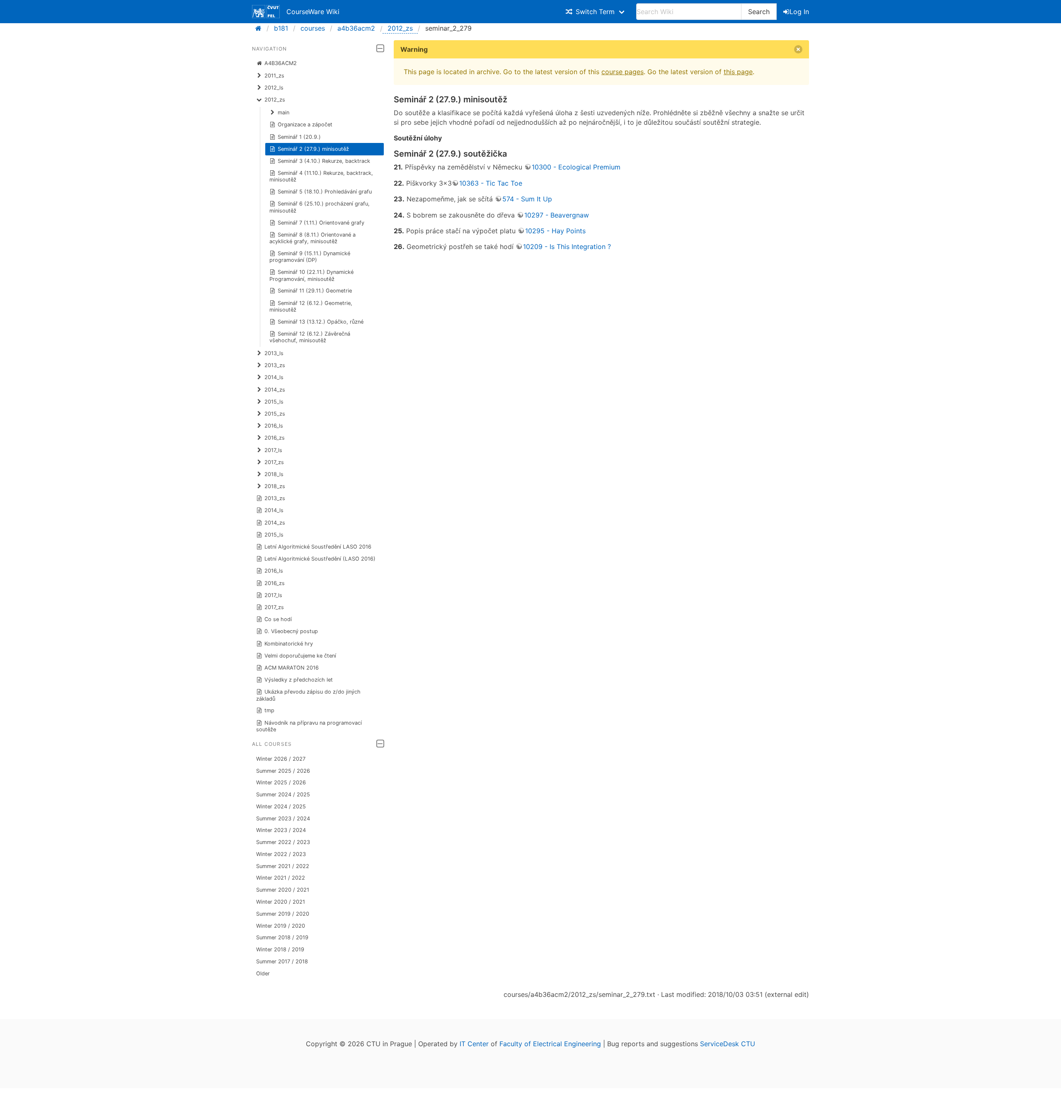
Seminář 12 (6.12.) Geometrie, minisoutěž (311, 306)
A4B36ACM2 (280, 63)
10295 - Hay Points (555, 231)
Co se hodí (278, 619)
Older (263, 973)
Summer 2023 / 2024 (283, 818)
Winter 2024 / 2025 (281, 806)
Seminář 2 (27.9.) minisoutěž (313, 149)
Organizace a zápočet (305, 124)
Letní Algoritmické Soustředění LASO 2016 (317, 547)
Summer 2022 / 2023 (283, 842)
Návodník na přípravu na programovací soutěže (309, 726)
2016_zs (274, 583)
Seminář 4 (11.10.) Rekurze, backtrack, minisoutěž (321, 176)
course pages (622, 72)
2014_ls (273, 510)
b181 (281, 28)
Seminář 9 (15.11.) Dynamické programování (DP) (310, 256)
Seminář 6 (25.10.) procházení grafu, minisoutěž (319, 207)
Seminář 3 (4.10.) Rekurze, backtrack (324, 161)
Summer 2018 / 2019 (282, 937)
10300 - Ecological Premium (576, 167)
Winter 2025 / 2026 (281, 782)
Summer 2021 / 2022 (282, 866)
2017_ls (273, 595)
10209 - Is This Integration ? (567, 246)
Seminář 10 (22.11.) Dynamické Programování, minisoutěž (311, 275)
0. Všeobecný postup (291, 631)
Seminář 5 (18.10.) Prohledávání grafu (325, 192)
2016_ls (273, 571)
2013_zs (274, 498)
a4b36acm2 (356, 28)
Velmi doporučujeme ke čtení (300, 656)
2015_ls (273, 535)
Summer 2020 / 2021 (282, 890)
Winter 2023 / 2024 (281, 830)
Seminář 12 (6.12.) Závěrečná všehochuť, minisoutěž (310, 337)
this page (738, 72)
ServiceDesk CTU (727, 1044)
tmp (269, 710)
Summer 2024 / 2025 (283, 794)
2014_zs (274, 523)
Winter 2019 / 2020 (280, 926)
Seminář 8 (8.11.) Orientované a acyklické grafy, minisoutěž (312, 238)
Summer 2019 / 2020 (282, 914)
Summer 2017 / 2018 (282, 961)
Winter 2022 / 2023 (281, 854)
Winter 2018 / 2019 (280, 949)
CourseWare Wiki (312, 11)
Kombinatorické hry (288, 644)
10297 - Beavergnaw (556, 215)
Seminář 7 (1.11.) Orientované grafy (321, 223)
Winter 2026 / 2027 (280, 759)
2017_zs (274, 607)
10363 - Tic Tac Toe (490, 183)
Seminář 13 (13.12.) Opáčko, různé (320, 322)
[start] (260, 28)
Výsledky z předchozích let (298, 680)
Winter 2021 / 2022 (280, 878)
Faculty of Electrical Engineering (550, 1044)
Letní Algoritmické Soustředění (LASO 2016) (319, 559)
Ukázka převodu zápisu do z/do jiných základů (308, 695)
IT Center (474, 1044)
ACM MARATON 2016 (291, 668)
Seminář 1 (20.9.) (299, 137)
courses (312, 28)
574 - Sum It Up (527, 199)
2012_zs (400, 28)
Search (759, 11)
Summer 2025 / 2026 (283, 771)
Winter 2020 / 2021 (280, 902)
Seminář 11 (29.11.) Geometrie (315, 291)
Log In (799, 11)
